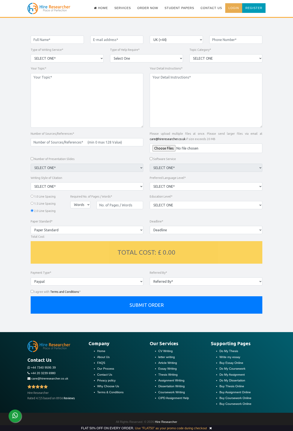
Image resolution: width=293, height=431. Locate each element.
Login (233, 8)
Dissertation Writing (171, 386)
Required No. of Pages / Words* (91, 196)
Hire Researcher (166, 421)
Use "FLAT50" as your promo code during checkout (171, 428)
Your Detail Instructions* (166, 68)
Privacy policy (106, 380)
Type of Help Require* (125, 49)
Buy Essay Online (231, 362)
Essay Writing (167, 368)
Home (101, 351)
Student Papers (179, 8)
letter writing (166, 357)
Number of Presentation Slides (54, 159)
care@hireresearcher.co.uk (168, 139)
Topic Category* (200, 49)
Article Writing (167, 362)
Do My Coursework (232, 368)
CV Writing (165, 351)
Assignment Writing (171, 380)
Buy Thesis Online (231, 386)
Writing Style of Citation (46, 178)
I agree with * (57, 291)
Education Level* (161, 196)
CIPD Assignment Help (173, 398)
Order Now (147, 8)
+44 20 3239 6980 (43, 373)
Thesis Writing (168, 374)
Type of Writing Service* (47, 49)
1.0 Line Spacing (45, 196)
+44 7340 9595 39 (43, 367)
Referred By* (158, 272)
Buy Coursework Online (235, 398)
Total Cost (37, 236)
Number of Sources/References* (52, 133)
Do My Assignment (232, 374)
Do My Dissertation (232, 380)
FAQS (101, 362)
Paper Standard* (42, 221)
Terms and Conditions (64, 291)
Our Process (105, 368)
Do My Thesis (228, 351)
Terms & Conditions (110, 392)
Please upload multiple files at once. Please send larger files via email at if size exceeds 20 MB (206, 136)
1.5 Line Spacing (45, 203)
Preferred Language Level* (168, 178)
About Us (103, 357)
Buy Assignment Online (235, 392)
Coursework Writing (171, 392)
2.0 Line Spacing (45, 211)
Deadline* (156, 221)
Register (253, 8)
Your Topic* (38, 68)
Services (122, 8)
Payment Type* (41, 272)
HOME (102, 8)
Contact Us (211, 8)
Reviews (69, 398)
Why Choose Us (108, 386)
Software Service (164, 159)
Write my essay (229, 357)
